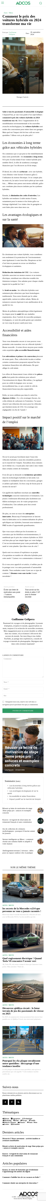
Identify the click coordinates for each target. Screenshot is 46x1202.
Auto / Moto (8, 13)
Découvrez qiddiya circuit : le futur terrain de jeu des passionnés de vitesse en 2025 (23, 1011)
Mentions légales (27, 1198)
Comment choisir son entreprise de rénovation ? (20, 1183)
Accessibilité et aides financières (22, 796)
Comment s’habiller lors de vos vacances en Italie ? (21, 1177)
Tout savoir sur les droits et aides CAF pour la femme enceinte (32, 593)
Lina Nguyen (9, 770)
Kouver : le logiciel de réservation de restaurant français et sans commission (20, 1155)
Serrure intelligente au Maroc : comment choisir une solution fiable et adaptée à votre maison (17, 841)
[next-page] (39, 722)
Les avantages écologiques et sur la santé (22, 792)
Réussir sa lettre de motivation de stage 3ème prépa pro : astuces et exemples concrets (22, 756)
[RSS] (18, 1102)
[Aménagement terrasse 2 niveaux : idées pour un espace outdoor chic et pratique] (40, 852)
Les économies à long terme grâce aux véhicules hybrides (23, 787)
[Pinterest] (11, 1102)
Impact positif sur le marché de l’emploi (25, 799)
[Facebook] (5, 1102)
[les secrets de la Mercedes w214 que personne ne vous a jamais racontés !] (23, 888)
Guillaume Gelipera (12, 33)
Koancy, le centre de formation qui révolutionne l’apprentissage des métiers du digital (20, 1171)
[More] (36, 101)
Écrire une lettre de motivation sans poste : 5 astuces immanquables (12, 593)
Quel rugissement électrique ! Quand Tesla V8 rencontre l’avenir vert (22, 959)
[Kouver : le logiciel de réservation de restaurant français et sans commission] (40, 821)
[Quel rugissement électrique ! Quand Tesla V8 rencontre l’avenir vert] (23, 938)
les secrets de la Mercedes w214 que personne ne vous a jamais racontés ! (21, 909)
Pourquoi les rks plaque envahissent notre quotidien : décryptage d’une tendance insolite (21, 1063)
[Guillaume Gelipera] (23, 609)
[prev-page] (35, 722)
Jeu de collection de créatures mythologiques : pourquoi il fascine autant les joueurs (18, 831)
